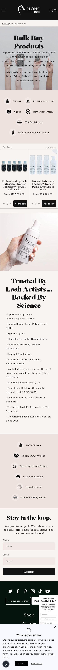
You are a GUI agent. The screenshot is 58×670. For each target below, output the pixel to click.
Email (6, 554)
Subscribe (29, 571)
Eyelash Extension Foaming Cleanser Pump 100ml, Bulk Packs (43, 185)
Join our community (18, 600)
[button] (3, 10)
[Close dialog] (56, 596)
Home (5, 24)
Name (6, 539)
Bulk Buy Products (17, 24)
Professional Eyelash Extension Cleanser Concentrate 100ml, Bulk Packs (14, 185)
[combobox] (42, 623)
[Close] (55, 626)
